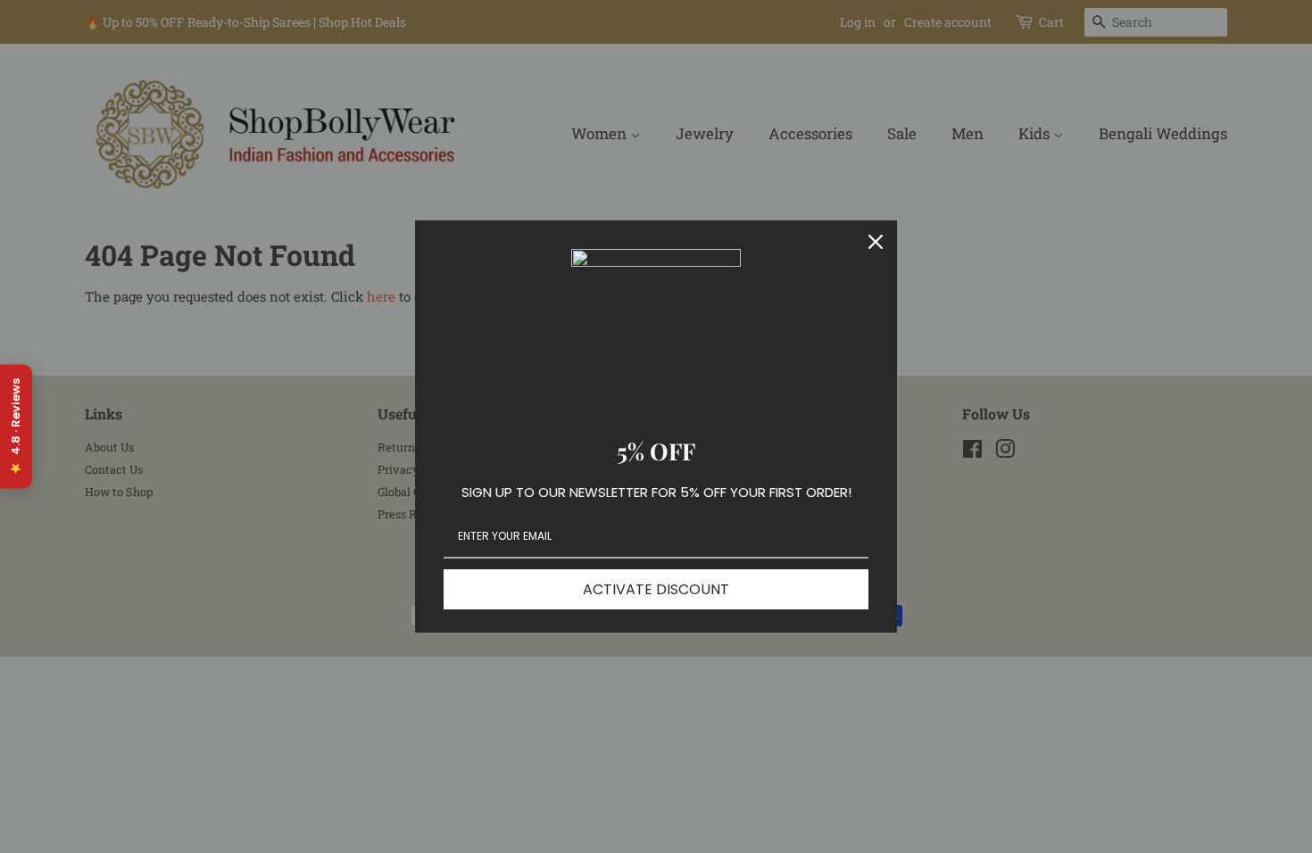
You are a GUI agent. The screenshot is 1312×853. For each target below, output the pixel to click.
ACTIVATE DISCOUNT (656, 589)
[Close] (875, 241)
